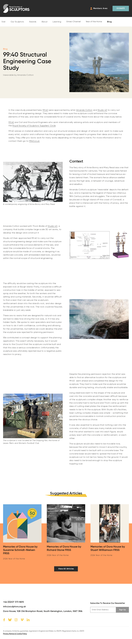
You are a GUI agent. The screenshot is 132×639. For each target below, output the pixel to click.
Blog (109, 22)
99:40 (45, 110)
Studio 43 (102, 110)
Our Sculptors (17, 22)
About (45, 22)
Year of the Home (94, 22)
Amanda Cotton (84, 110)
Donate (121, 8)
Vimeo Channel (73, 22)
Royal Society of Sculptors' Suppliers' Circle (34, 126)
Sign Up (122, 610)
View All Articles (66, 569)
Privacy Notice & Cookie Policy (15, 634)
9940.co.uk (34, 141)
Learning (57, 22)
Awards (32, 22)
